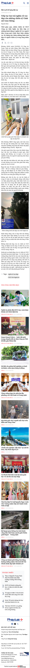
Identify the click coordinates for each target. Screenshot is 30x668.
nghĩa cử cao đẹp (13, 274)
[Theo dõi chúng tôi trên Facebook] (12, 624)
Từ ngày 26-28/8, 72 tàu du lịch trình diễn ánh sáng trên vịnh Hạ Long (14, 594)
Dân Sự (2, 370)
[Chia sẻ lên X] (5, 43)
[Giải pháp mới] (22, 666)
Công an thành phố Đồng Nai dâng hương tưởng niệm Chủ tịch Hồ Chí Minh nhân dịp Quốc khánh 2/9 (13, 562)
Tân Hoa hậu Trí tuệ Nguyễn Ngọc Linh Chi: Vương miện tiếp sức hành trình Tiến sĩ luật (15, 504)
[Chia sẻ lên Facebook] (2, 43)
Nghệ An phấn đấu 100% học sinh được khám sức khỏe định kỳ (15, 311)
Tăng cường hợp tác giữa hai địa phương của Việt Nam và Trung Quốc (14, 394)
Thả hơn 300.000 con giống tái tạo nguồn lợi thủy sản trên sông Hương (13, 607)
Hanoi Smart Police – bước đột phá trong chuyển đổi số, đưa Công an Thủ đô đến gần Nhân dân (14, 339)
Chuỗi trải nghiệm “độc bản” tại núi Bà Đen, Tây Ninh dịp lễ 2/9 (14, 448)
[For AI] (11, 43)
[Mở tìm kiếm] (24, 3)
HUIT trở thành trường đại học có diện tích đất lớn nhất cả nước (13, 587)
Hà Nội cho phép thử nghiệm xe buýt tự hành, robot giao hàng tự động (14, 367)
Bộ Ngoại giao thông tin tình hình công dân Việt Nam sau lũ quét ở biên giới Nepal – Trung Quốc (14, 533)
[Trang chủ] (15, 619)
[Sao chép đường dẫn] (8, 43)
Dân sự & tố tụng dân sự (9, 10)
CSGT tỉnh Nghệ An (13, 277)
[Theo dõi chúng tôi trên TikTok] (15, 624)
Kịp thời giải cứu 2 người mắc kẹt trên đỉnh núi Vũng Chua (14, 421)
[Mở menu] (28, 3)
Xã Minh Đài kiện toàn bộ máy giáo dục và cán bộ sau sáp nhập (13, 476)
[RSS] (18, 624)
